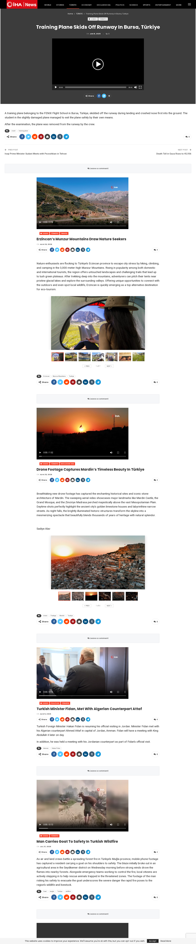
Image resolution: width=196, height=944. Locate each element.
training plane (23, 131)
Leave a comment (98, 168)
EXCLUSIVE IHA (103, 5)
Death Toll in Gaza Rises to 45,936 (173, 153)
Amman (45, 748)
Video (94, 19)
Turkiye (71, 376)
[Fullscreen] (140, 87)
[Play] (55, 87)
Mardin (62, 615)
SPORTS (146, 5)
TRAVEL (64, 233)
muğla (52, 891)
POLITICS (120, 5)
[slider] (95, 87)
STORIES (60, 5)
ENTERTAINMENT (163, 5)
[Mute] (135, 87)
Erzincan (46, 376)
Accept (152, 941)
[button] (98, 64)
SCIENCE (133, 5)
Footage (53, 615)
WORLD (47, 5)
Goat (44, 891)
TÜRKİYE (72, 5)
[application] (98, 64)
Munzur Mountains (59, 376)
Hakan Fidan (56, 748)
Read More (166, 941)
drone (45, 615)
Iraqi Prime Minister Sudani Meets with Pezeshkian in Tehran (36, 153)
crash (13, 131)
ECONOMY (87, 5)
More (179, 5)
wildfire (68, 891)
